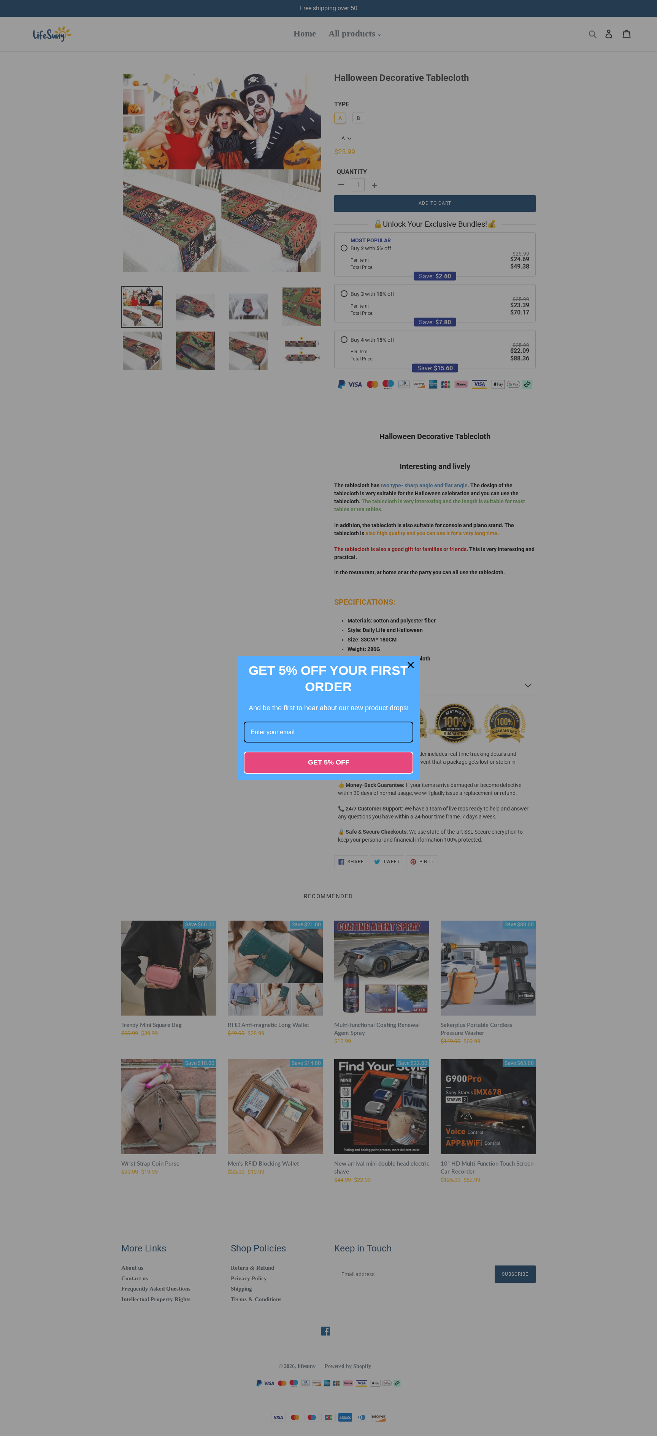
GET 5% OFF (328, 762)
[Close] (411, 665)
